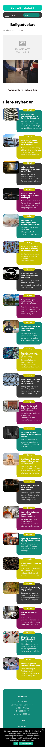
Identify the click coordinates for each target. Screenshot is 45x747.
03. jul (29, 136)
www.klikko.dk (25, 714)
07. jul (29, 110)
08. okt (29, 559)
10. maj (29, 269)
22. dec (29, 481)
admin (20, 30)
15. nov (29, 508)
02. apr (29, 402)
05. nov (29, 534)
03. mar (29, 428)
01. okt (29, 608)
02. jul (29, 163)
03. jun (29, 216)
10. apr (29, 375)
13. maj (29, 243)
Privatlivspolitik (26, 743)
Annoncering (22, 726)
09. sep (29, 633)
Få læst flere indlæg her (22, 90)
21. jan (29, 455)
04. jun (29, 189)
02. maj (29, 322)
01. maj (29, 349)
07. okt (29, 584)
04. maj (29, 296)
